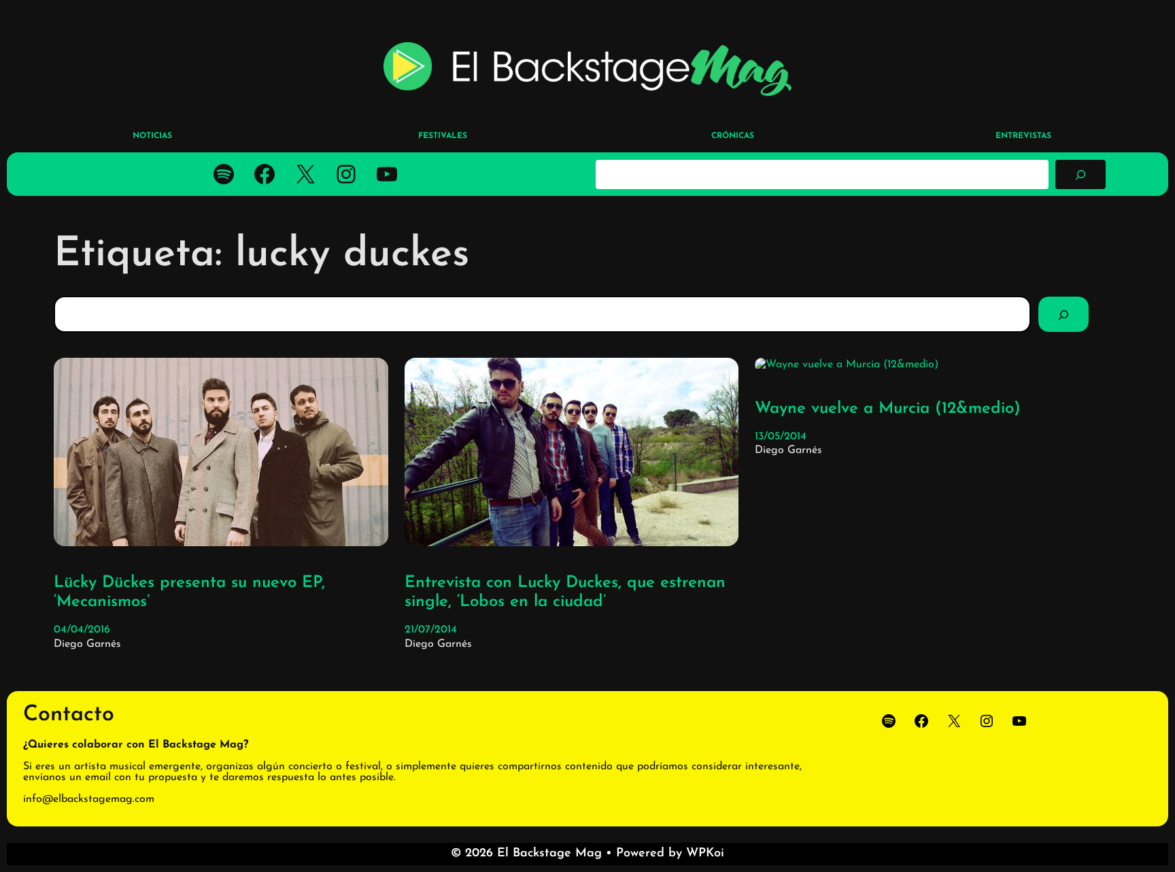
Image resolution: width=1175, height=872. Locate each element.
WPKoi (705, 854)
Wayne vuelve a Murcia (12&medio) (888, 409)
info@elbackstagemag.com (88, 799)
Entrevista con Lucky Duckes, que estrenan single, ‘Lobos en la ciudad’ (565, 593)
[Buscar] (1080, 174)
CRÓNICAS (732, 136)
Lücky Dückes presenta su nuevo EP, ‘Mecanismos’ (189, 593)
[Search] (1063, 314)
